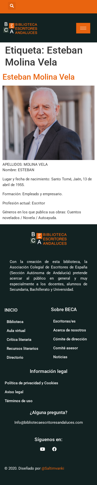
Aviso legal (14, 392)
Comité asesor (65, 348)
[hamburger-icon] (83, 28)
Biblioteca (15, 322)
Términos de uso (19, 401)
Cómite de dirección (70, 339)
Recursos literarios (22, 348)
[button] (12, 6)
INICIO (10, 310)
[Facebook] (54, 449)
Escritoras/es (64, 321)
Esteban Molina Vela (38, 77)
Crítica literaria (19, 339)
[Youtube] (42, 449)
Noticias (60, 357)
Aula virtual (16, 330)
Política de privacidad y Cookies (31, 383)
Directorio (15, 357)
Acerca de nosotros (69, 330)
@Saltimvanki (53, 468)
